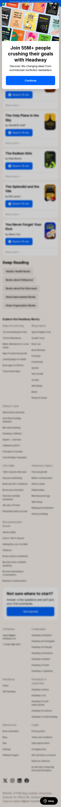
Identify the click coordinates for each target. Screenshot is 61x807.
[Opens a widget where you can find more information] (49, 801)
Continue (30, 80)
